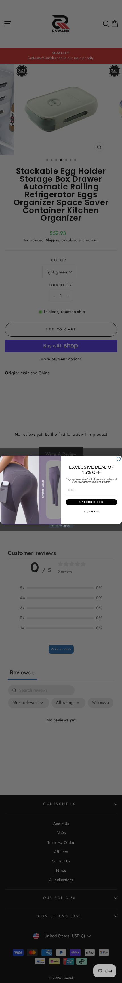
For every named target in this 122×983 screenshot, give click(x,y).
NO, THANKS (91, 511)
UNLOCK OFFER (91, 502)
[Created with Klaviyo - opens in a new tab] (61, 525)
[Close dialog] (118, 459)
